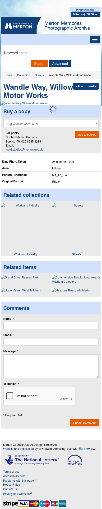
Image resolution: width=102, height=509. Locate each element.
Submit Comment (84, 423)
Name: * (8, 319)
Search (39, 63)
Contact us (10, 489)
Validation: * (11, 384)
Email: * (8, 335)
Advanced (60, 63)
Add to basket (87, 134)
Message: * (11, 351)
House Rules (11, 484)
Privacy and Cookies (16, 494)
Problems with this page (19, 480)
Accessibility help (14, 476)
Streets (39, 75)
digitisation (27, 448)
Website (8, 448)
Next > (92, 86)
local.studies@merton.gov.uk (24, 149)
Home (8, 75)
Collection (23, 75)
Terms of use (11, 471)
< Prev (79, 86)
